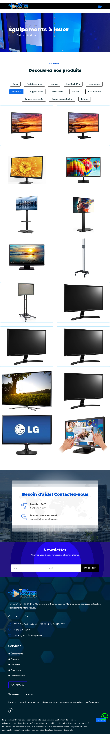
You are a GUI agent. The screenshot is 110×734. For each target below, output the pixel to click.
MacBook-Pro (73, 84)
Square (75, 91)
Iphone (84, 99)
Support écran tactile (62, 99)
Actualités (15, 664)
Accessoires (57, 91)
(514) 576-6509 (38, 507)
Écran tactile (94, 91)
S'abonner (90, 568)
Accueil (11, 35)
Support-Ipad (36, 91)
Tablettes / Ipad (34, 84)
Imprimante (94, 84)
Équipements (17, 653)
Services (15, 659)
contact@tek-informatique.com (44, 519)
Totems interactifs (34, 99)
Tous (15, 84)
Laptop (54, 84)
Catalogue (17, 684)
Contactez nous (18, 675)
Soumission (16, 670)
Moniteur (16, 91)
